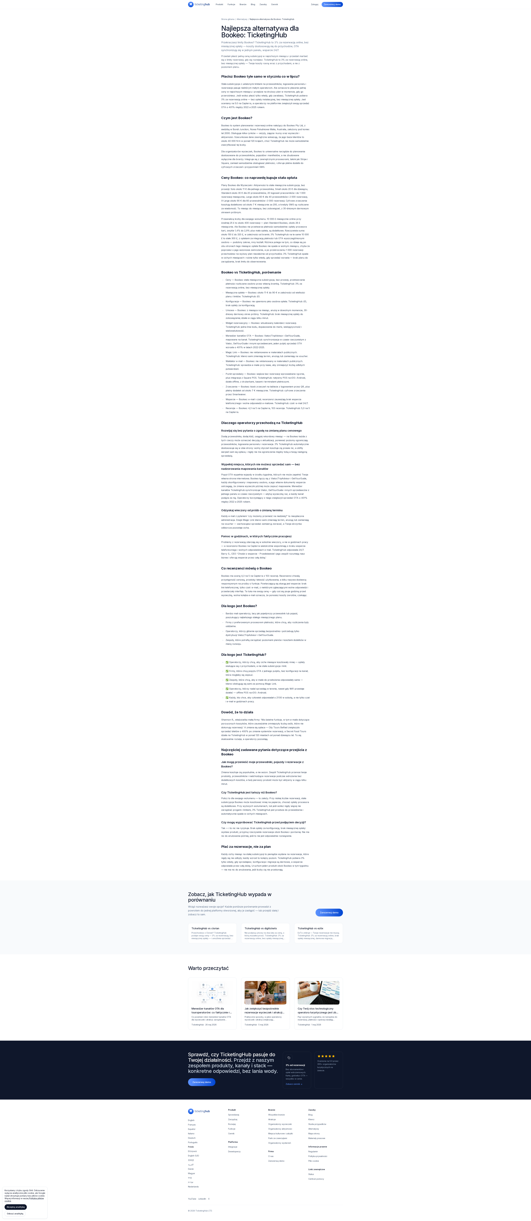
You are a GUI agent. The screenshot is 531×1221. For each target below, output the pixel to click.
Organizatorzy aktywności (280, 1129)
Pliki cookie (313, 1161)
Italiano (191, 1133)
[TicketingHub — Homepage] (199, 4)
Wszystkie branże (276, 1115)
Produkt (219, 4)
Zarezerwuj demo (332, 4)
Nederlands (193, 1186)
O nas (271, 1156)
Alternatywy (242, 19)
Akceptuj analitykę (16, 1207)
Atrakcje (272, 1119)
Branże (243, 4)
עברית (190, 1182)
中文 (190, 1178)
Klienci (311, 1119)
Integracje (232, 1147)
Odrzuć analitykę (15, 1213)
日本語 (191, 1160)
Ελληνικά (192, 1151)
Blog (253, 4)
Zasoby (263, 4)
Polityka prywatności (317, 1156)
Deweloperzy (234, 1151)
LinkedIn (202, 1199)
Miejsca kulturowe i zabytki (280, 1133)
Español (191, 1129)
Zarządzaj (232, 1119)
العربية (190, 1164)
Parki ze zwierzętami (277, 1138)
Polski (191, 1147)
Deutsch (192, 1138)
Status (311, 1174)
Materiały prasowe (316, 1138)
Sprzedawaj (233, 1115)
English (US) (193, 1155)
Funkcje (231, 4)
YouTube (192, 1199)
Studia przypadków (317, 1124)
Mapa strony (314, 1133)
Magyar (191, 1173)
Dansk (191, 1169)
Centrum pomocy (316, 1179)
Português (192, 1142)
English (191, 1120)
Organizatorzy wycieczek (280, 1124)
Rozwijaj (232, 1124)
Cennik (274, 4)
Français (192, 1124)
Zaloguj (314, 4)
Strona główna (227, 19)
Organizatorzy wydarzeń (279, 1143)
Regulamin (313, 1151)
